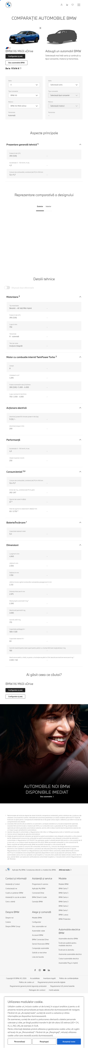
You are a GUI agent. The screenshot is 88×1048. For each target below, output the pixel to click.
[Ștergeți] (40, 28)
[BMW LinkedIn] (48, 970)
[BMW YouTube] (44, 970)
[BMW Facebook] (35, 970)
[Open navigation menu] (79, 5)
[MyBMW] (62, 5)
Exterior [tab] (40, 206)
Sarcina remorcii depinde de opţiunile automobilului (23, 834)
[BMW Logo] (8, 5)
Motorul (10, 102)
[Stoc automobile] (44, 753)
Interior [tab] (48, 206)
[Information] (20, 68)
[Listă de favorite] (73, 5)
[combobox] (24, 84)
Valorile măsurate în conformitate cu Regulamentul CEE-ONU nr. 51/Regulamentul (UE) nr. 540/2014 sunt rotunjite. (43, 832)
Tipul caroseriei (13, 91)
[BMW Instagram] (39, 970)
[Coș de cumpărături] (67, 5)
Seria (10, 81)
